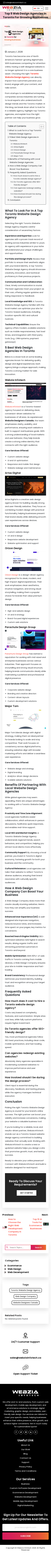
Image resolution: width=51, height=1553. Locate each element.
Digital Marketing (26, 1505)
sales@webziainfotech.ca (15, 2)
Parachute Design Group (24, 153)
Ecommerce (15, 1265)
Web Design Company (25, 1296)
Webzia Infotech (20, 144)
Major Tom (18, 156)
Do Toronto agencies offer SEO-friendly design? (27, 183)
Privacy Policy (25, 1466)
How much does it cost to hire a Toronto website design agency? (27, 177)
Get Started (26, 1193)
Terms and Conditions (25, 1471)
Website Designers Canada (25, 1302)
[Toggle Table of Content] (40, 126)
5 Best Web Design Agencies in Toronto (24, 139)
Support (25, 1462)
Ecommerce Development (25, 1492)
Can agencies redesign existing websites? (27, 189)
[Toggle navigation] (47, 8)
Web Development (18, 1272)
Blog (25, 1453)
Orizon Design (20, 150)
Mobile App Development (25, 1501)
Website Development (26, 1496)
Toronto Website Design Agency (25, 1290)
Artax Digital (19, 147)
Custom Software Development (25, 1488)
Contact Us (25, 1458)
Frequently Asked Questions (23, 172)
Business (25, 1483)
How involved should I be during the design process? (27, 195)
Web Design (14, 1269)
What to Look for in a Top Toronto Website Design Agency (25, 132)
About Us (25, 1445)
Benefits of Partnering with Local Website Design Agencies (25, 161)
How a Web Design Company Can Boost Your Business (26, 167)
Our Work (25, 1449)
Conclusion (15, 200)
